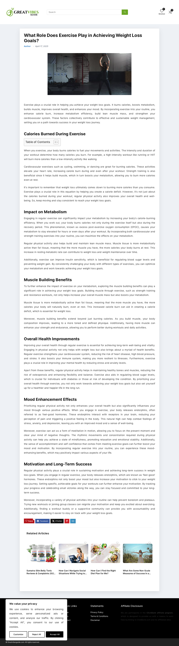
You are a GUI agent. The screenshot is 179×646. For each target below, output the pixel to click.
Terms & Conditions (99, 616)
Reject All (36, 634)
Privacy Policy (96, 612)
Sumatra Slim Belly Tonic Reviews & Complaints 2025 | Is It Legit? (41, 572)
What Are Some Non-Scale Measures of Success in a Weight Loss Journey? (136, 572)
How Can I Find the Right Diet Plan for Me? (103, 572)
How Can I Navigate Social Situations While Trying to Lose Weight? (72, 572)
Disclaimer (95, 620)
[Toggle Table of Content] (54, 142)
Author (27, 46)
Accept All (54, 634)
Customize (18, 634)
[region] (36, 619)
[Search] (125, 12)
